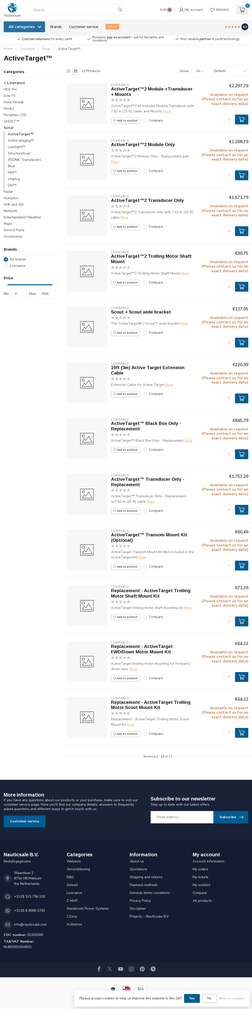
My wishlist (201, 885)
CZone (72, 916)
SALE (112, 26)
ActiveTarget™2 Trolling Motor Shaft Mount (151, 259)
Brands (56, 26)
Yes (192, 998)
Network (10, 211)
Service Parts (14, 230)
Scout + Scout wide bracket (141, 312)
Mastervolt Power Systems (88, 908)
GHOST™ (11, 121)
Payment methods (144, 885)
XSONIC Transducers (24, 159)
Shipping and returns (146, 877)
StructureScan (19, 153)
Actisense (74, 924)
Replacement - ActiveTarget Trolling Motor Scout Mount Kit (150, 705)
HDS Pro (10, 89)
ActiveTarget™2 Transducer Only (147, 200)
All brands (18, 259)
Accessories (13, 236)
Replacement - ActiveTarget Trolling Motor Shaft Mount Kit (150, 593)
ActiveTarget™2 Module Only (143, 144)
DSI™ (12, 185)
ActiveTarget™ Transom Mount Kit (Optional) (149, 537)
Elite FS (10, 95)
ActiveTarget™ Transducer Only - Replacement (147, 482)
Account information (208, 861)
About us (137, 861)
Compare (156, 120)
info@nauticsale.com (30, 924)
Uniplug (14, 179)
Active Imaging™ (21, 140)
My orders (200, 869)
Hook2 (9, 108)
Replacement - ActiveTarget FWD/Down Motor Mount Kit (142, 649)
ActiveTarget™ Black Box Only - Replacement (146, 426)
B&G (70, 877)
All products (202, 900)
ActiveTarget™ (69, 49)
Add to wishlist (127, 120)
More (167, 111)
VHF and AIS (14, 204)
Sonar (46, 49)
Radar (8, 191)
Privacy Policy (140, 900)
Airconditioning (78, 869)
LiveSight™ (16, 147)
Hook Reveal (14, 102)
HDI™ (12, 172)
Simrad (72, 885)
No (209, 998)
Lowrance (27, 49)
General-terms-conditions (150, 892)
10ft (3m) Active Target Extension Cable (148, 370)
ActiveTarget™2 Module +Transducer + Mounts (151, 92)
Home (8, 49)
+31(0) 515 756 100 (29, 896)
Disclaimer (138, 908)
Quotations (138, 869)
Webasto (74, 861)
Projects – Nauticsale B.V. (149, 916)
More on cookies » (232, 998)
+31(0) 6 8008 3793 (29, 910)
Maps (8, 223)
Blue (11, 166)
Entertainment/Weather (22, 217)
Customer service (83, 26)
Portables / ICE (15, 115)
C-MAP (72, 900)
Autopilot (11, 198)
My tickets (200, 877)
